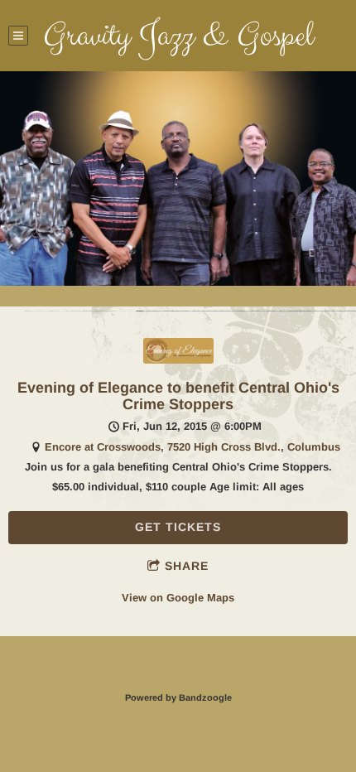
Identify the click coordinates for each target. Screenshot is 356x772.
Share (187, 565)
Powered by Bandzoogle (178, 697)
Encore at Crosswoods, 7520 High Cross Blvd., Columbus (192, 447)
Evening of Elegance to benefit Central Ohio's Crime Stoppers (178, 396)
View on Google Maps (178, 597)
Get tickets (178, 526)
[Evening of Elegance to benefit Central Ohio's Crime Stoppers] (178, 360)
